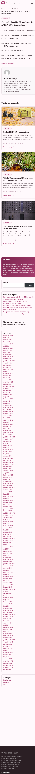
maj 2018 (6, 523)
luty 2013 (6, 657)
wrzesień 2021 (8, 439)
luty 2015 (6, 606)
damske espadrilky (8, 63)
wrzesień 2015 (8, 591)
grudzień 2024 (8, 356)
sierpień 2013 (7, 644)
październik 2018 (9, 513)
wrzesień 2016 (8, 566)
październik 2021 (9, 437)
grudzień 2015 (8, 585)
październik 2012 (9, 665)
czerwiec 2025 (8, 344)
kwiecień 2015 (8, 602)
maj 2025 (6, 346)
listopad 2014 (7, 612)
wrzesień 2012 (8, 667)
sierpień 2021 (7, 441)
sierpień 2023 (7, 390)
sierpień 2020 (7, 466)
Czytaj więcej (7, 147)
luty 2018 (6, 530)
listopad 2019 (7, 485)
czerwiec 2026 (8, 335)
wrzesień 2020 (8, 464)
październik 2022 (9, 411)
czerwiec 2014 (8, 623)
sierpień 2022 (7, 416)
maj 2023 (6, 397)
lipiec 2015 (6, 595)
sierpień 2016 (7, 568)
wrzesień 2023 (8, 388)
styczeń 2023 (7, 405)
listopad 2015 (7, 587)
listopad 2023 (7, 384)
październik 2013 (9, 640)
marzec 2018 (7, 528)
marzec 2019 (7, 502)
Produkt (6, 18)
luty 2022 (6, 428)
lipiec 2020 (7, 469)
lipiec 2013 (6, 646)
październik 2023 (9, 386)
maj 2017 (6, 549)
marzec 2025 (7, 350)
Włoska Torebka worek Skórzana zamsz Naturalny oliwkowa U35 (18, 179)
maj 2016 (6, 574)
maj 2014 (6, 625)
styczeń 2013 (7, 659)
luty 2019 (6, 504)
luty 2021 (6, 454)
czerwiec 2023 (8, 395)
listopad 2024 (7, 359)
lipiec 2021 (6, 443)
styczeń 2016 (7, 583)
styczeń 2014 (7, 633)
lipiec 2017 (6, 545)
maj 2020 (6, 473)
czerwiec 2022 (8, 420)
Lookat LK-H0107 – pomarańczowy (16, 132)
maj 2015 (6, 600)
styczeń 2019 (7, 507)
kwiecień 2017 (8, 551)
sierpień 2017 (7, 543)
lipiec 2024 (7, 367)
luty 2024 (6, 378)
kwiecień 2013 (8, 652)
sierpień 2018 (7, 517)
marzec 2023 (7, 401)
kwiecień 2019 (8, 500)
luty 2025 (6, 352)
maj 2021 (6, 447)
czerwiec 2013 (8, 648)
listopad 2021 (7, 435)
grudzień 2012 (8, 661)
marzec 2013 (7, 655)
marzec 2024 (7, 376)
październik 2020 (9, 462)
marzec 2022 (7, 426)
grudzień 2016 (8, 559)
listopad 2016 (7, 562)
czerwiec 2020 (8, 471)
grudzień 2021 (8, 433)
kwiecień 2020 (8, 475)
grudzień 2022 (8, 407)
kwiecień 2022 (8, 424)
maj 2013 (6, 650)
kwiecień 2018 (8, 526)
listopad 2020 (7, 460)
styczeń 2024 (7, 380)
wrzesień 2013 (8, 642)
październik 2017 (9, 538)
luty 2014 (6, 631)
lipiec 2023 (6, 392)
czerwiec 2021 (8, 445)
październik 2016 (9, 564)
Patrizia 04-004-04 (10, 310)
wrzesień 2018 (8, 515)
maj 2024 (6, 371)
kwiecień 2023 (8, 399)
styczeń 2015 (7, 608)
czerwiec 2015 (8, 597)
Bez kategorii (7, 680)
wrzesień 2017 (8, 540)
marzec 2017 (7, 553)
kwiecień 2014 (8, 627)
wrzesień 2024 (8, 363)
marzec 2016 (7, 578)
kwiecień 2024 (8, 373)
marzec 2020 (7, 477)
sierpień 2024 (7, 365)
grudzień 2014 (8, 610)
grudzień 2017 (8, 534)
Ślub (4, 684)
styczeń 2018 (7, 532)
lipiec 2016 (6, 570)
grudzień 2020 (8, 458)
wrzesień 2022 (8, 414)
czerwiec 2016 (8, 572)
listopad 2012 (7, 663)
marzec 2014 (7, 629)
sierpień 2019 (7, 492)
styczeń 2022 (7, 430)
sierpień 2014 (7, 619)
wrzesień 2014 (8, 616)
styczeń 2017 (7, 557)
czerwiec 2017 (8, 547)
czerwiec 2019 (8, 496)
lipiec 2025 (6, 342)
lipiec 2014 (6, 621)
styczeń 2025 (7, 354)
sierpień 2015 (7, 593)
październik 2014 (9, 614)
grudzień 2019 (8, 483)
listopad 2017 (7, 536)
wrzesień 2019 (8, 490)
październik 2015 (9, 589)
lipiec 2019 (6, 494)
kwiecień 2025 (8, 348)
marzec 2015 (7, 604)
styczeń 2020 (7, 481)
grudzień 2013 (8, 636)
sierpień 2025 (7, 340)
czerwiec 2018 (8, 521)
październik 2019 (9, 488)
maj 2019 (6, 498)
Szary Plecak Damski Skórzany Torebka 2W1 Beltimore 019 (18, 227)
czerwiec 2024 (8, 369)
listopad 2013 (7, 638)
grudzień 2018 (8, 509)
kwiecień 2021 (8, 450)
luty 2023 (6, 403)
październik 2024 (9, 361)
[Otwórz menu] (32, 3)
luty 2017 (6, 555)
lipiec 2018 (6, 519)
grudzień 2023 (8, 382)
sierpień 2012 (7, 669)
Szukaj (5, 282)
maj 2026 (6, 337)
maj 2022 (6, 422)
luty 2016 (6, 581)
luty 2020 (6, 479)
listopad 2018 (7, 511)
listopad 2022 (7, 409)
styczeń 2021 (7, 456)
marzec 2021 (7, 452)
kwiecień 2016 (8, 576)
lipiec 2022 (6, 418)
